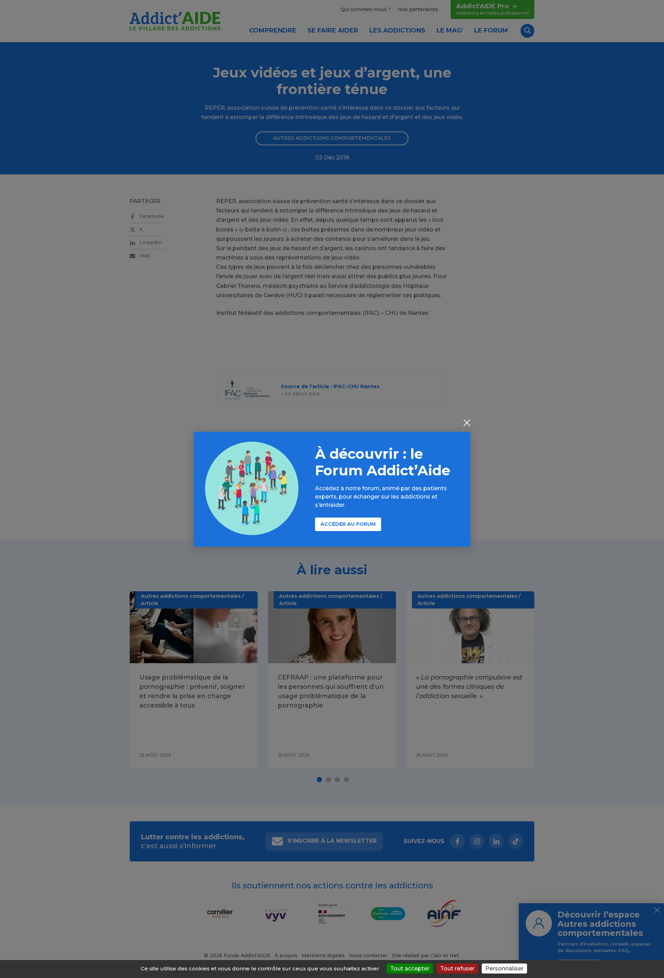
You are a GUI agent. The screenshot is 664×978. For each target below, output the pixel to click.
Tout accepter (410, 968)
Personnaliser (504, 968)
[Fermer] (466, 423)
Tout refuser (457, 968)
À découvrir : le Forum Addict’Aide (382, 462)
